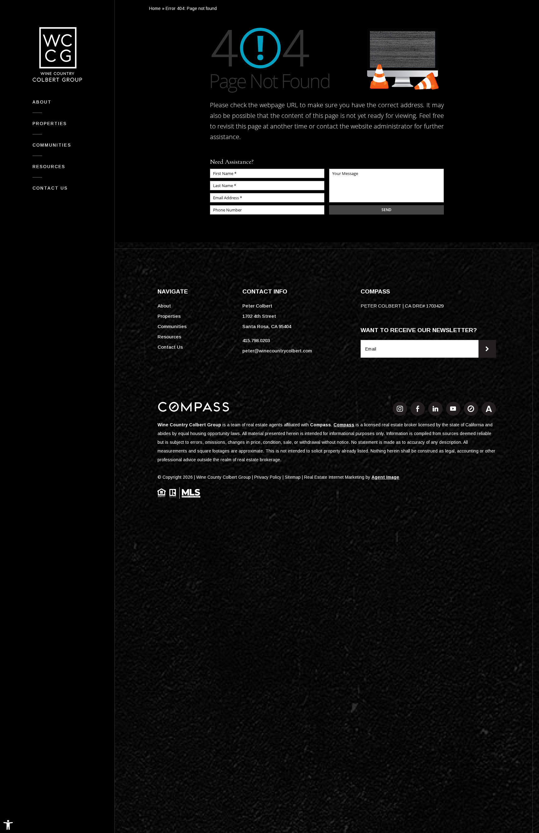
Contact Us (50, 188)
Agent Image (385, 477)
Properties (49, 123)
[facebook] (417, 409)
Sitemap (293, 477)
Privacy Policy (267, 477)
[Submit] (487, 349)
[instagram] (400, 409)
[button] (8, 825)
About (42, 102)
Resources (49, 166)
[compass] (471, 409)
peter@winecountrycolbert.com (277, 350)
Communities (51, 145)
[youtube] (453, 409)
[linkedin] (435, 409)
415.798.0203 (256, 340)
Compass (320, 424)
